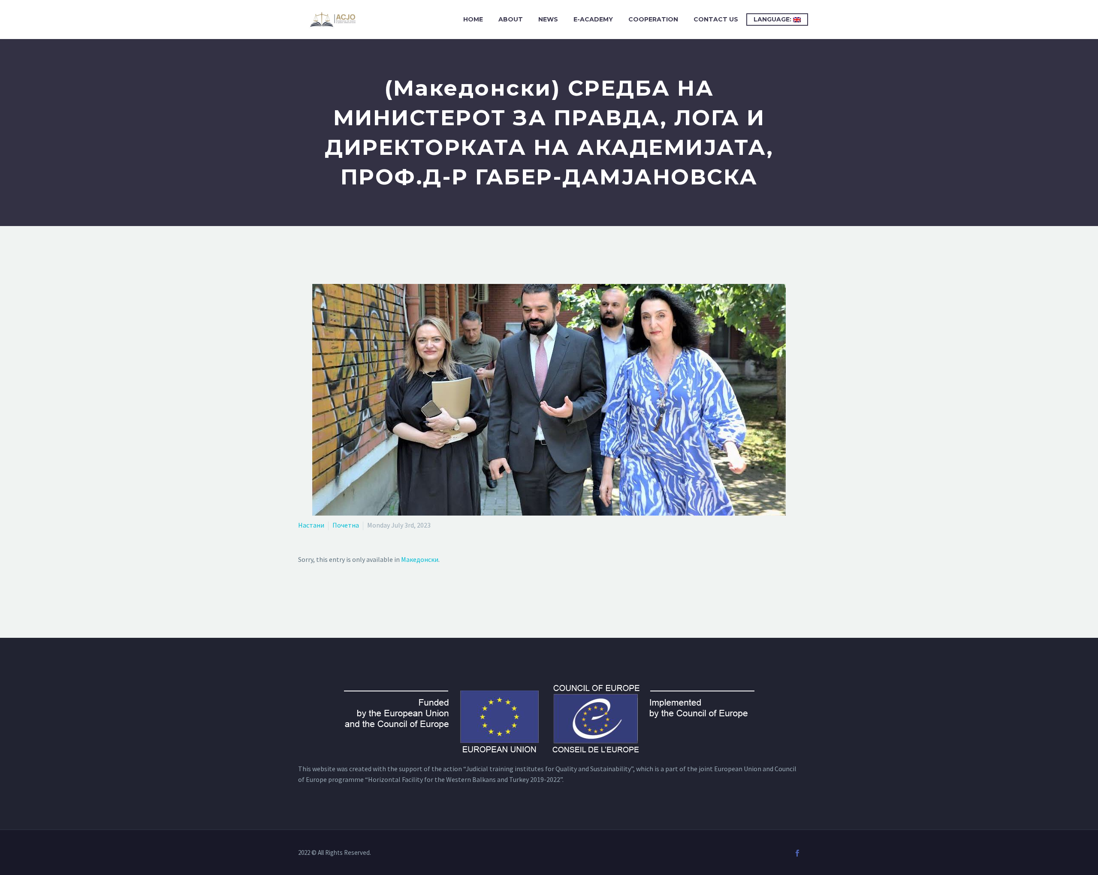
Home (473, 19)
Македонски (419, 559)
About (510, 19)
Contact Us (716, 19)
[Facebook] (797, 853)
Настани (311, 525)
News (548, 19)
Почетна (345, 525)
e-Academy (593, 19)
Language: (773, 19)
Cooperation (653, 19)
